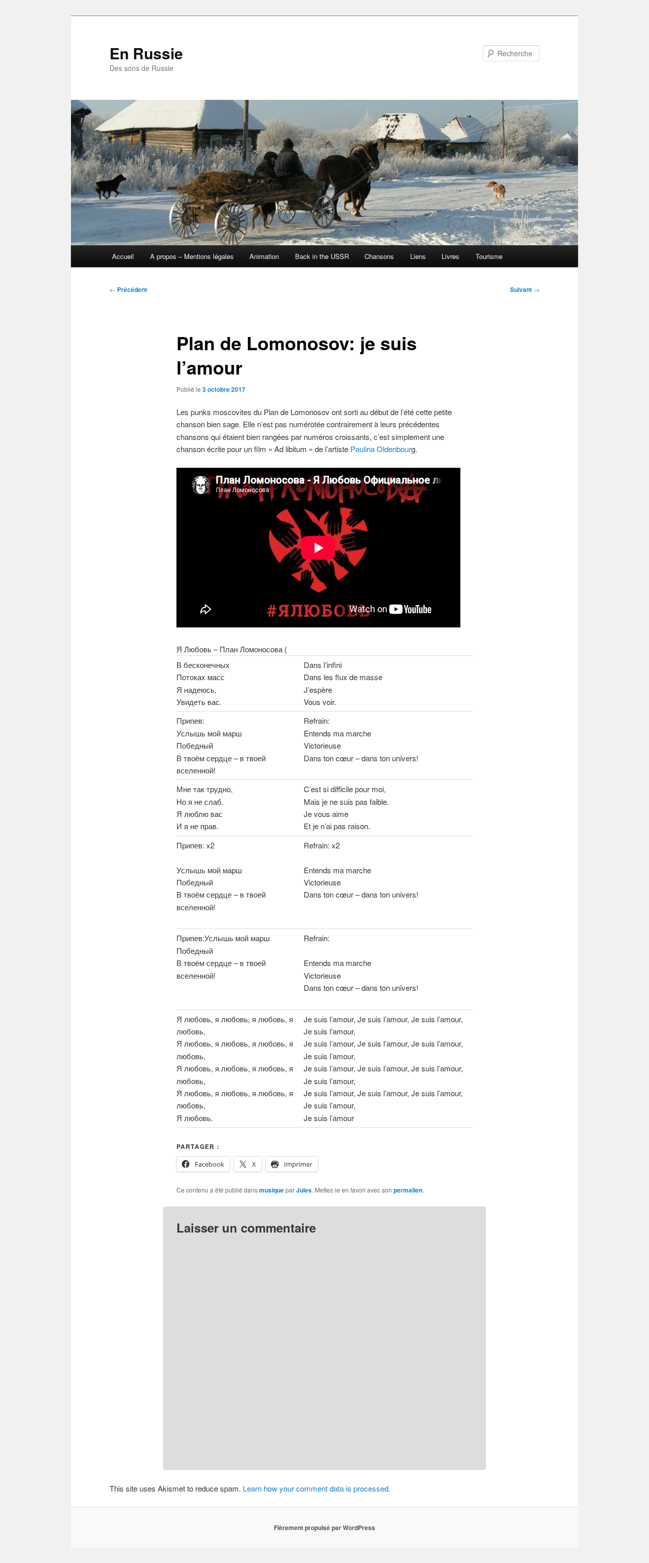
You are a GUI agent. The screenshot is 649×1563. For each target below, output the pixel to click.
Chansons (379, 256)
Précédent (128, 289)
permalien (407, 1190)
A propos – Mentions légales (192, 256)
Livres (450, 256)
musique (271, 1190)
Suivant (524, 289)
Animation (264, 256)
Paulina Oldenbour (379, 448)
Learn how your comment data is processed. (316, 1488)
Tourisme (489, 256)
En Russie (146, 53)
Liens (418, 256)
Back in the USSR (322, 256)
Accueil (123, 256)
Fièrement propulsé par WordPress (324, 1527)
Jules (304, 1190)
